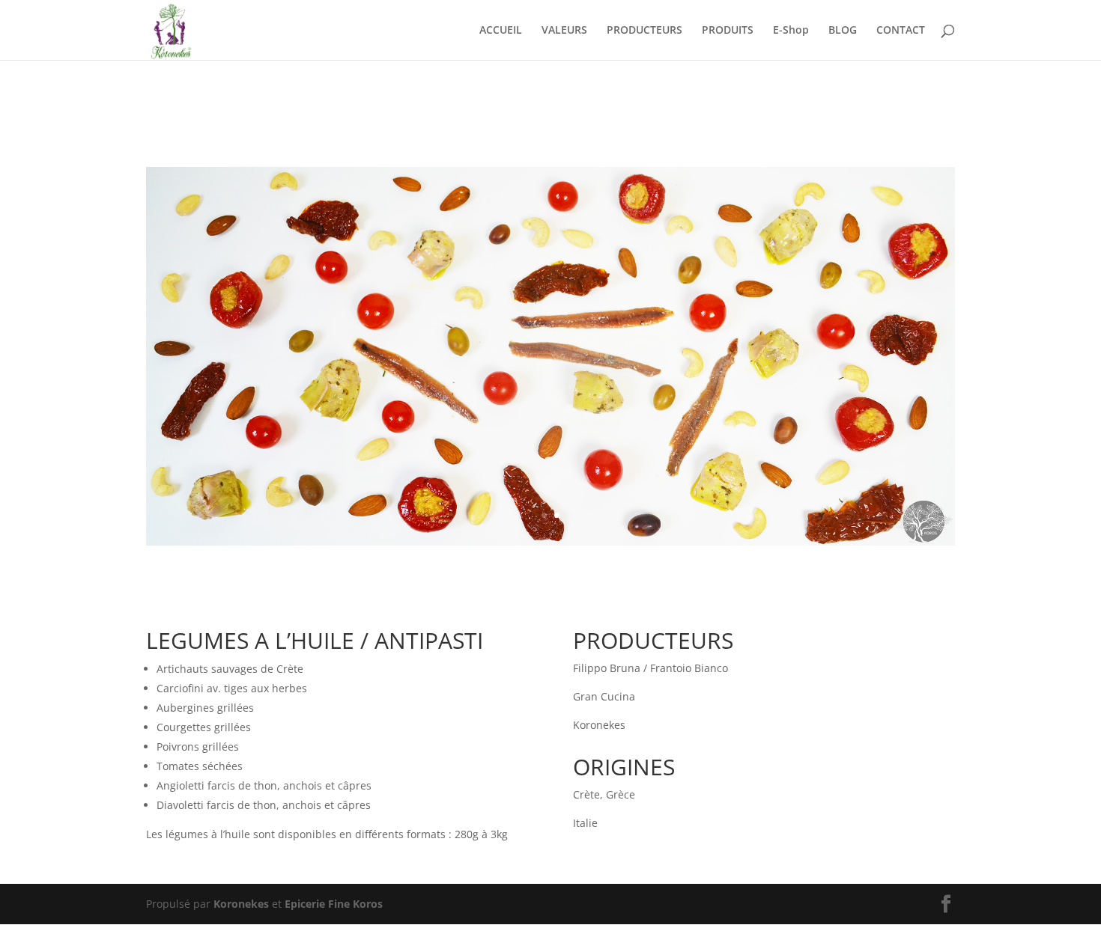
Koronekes (241, 904)
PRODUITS (727, 31)
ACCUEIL (500, 31)
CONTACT (900, 31)
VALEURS (564, 31)
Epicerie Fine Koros (334, 904)
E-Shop (791, 31)
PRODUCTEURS (644, 31)
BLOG (842, 31)
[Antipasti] (550, 545)
